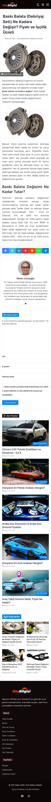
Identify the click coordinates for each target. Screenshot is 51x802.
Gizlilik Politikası (32, 789)
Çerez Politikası (18, 789)
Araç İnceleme (8, 731)
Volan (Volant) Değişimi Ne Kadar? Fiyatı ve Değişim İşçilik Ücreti (13, 639)
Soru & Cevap (8, 727)
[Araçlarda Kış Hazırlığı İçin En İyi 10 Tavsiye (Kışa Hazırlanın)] (38, 628)
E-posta (6, 366)
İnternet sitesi (8, 377)
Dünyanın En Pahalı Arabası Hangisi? (23, 487)
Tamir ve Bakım (9, 736)
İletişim (5, 766)
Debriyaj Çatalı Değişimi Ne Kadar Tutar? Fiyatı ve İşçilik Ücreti (38, 666)
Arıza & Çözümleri (9, 740)
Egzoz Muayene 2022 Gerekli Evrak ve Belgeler (12, 666)
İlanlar (4, 723)
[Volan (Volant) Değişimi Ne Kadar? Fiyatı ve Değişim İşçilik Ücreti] (13, 628)
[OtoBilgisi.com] (13, 4)
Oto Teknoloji (7, 752)
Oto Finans (6, 748)
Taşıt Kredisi (7, 719)
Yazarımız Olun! (8, 774)
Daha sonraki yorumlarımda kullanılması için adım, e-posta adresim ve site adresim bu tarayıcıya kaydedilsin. (25, 391)
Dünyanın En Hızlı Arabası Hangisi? (22, 563)
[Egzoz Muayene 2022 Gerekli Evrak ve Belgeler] (13, 655)
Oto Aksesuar (8, 744)
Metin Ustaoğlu (26, 278)
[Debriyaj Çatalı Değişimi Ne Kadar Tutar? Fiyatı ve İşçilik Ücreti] (38, 655)
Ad (4, 356)
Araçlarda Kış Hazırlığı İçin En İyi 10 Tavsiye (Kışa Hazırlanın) (37, 639)
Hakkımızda (7, 770)
